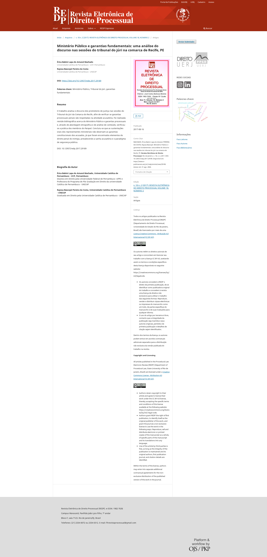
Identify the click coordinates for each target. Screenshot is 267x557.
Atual (55, 28)
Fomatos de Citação (143, 172)
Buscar (208, 28)
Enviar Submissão (186, 41)
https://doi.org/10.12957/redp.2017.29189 (81, 80)
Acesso (211, 2)
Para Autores (182, 143)
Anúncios (79, 28)
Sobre (91, 28)
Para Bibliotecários (184, 147)
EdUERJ (184, 2)
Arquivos (66, 28)
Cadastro (201, 2)
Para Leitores (182, 139)
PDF (139, 116)
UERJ (193, 2)
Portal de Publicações (169, 2)
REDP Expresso (107, 28)
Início (59, 37)
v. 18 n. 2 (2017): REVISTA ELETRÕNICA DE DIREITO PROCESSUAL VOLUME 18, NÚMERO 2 (112, 37)
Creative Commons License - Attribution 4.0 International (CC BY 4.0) (152, 375)
